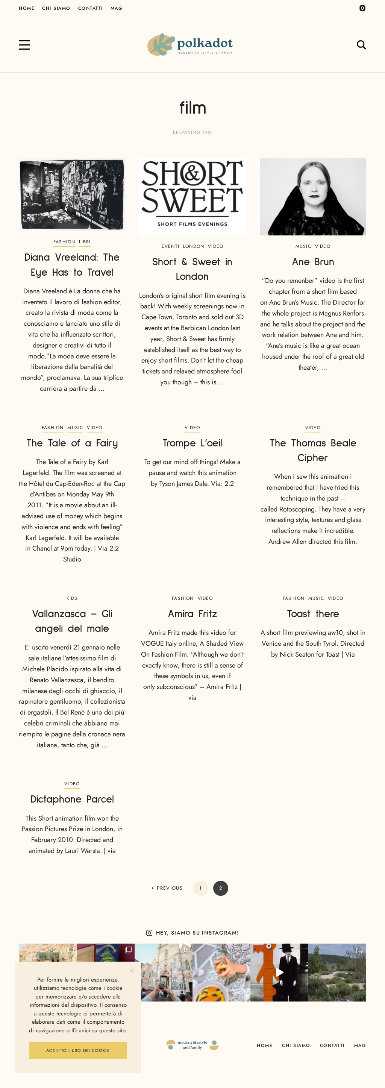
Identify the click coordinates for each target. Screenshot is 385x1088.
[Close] (132, 971)
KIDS (72, 598)
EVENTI (170, 246)
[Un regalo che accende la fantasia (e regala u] (221, 973)
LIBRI (85, 241)
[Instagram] (362, 8)
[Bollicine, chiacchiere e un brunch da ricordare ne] (337, 973)
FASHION (64, 241)
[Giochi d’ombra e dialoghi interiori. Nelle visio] (279, 973)
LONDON (193, 246)
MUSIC (303, 246)
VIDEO (215, 246)
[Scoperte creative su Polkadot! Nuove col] (163, 973)
